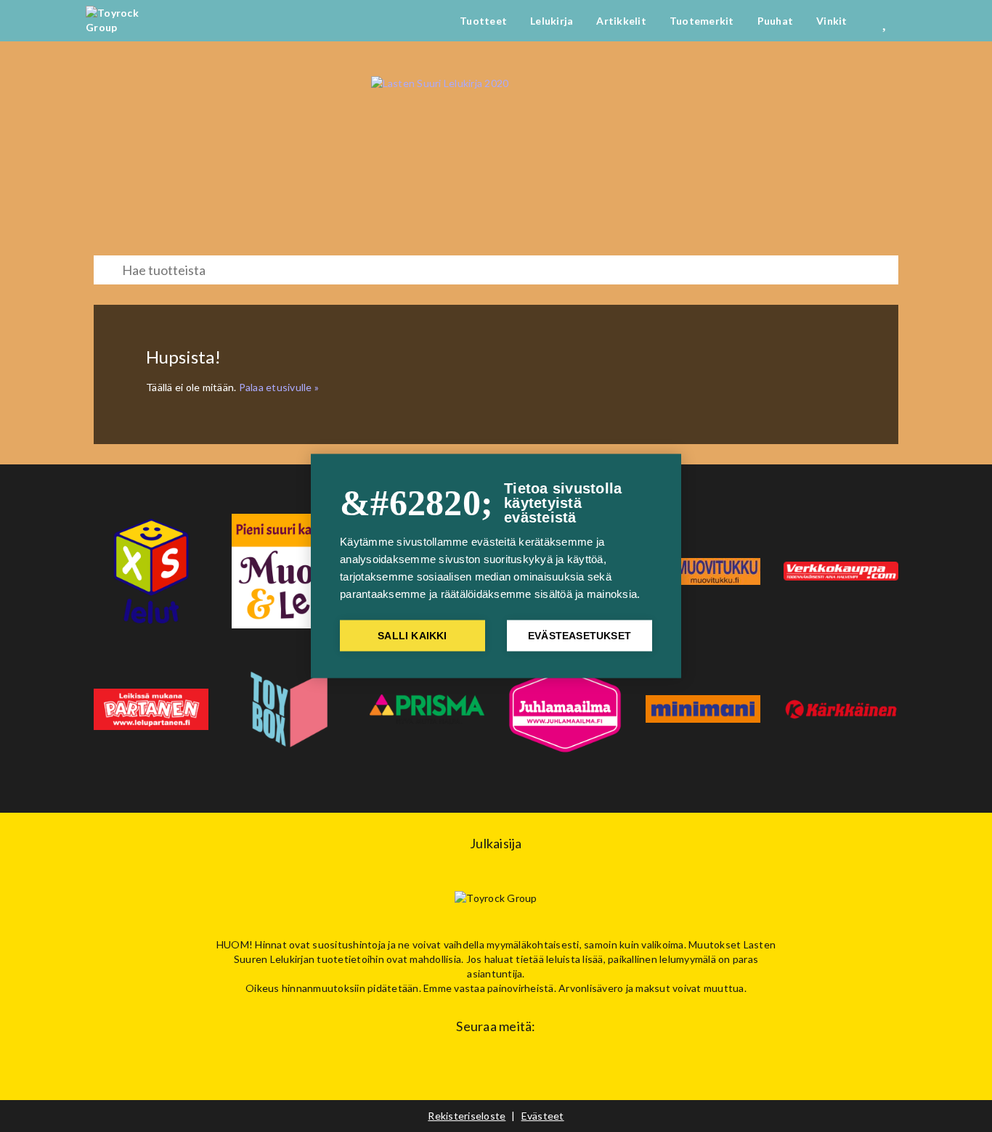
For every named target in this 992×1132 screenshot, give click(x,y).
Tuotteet (483, 21)
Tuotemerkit (702, 21)
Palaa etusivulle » (279, 387)
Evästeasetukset (579, 636)
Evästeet (542, 1116)
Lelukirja (551, 21)
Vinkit (831, 21)
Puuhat (775, 21)
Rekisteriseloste (466, 1116)
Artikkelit (621, 21)
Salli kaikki (412, 636)
